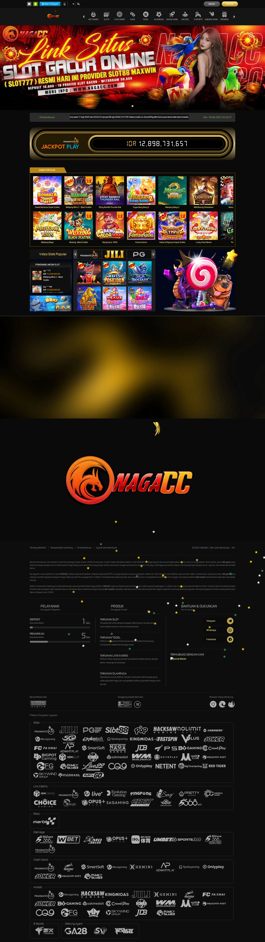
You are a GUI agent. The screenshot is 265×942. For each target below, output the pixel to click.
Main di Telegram (52, 4)
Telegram (210, 621)
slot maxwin (201, 577)
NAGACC (141, 562)
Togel (146, 19)
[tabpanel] (132, 67)
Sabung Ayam (211, 19)
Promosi (224, 19)
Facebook (211, 639)
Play (73, 146)
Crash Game (172, 19)
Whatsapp (211, 630)
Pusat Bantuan (84, 547)
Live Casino (119, 19)
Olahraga (159, 19)
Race (132, 19)
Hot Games (93, 19)
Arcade (185, 19)
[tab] (89, 254)
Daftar (229, 4)
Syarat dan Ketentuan (106, 547)
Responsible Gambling (62, 547)
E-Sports (198, 19)
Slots (106, 19)
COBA (91, 269)
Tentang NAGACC (38, 547)
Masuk (212, 4)
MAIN (49, 190)
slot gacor (226, 562)
